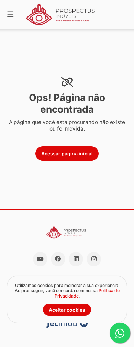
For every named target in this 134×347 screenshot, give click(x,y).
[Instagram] (94, 259)
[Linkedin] (76, 259)
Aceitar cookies (67, 310)
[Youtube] (40, 259)
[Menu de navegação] (10, 14)
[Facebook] (58, 259)
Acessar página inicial (67, 153)
